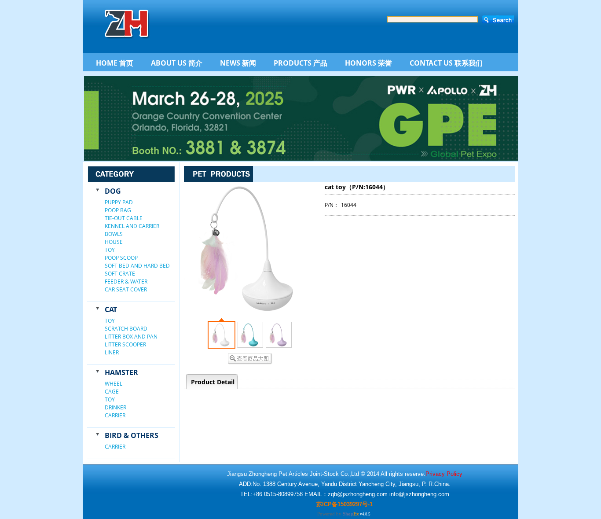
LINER (112, 352)
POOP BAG (118, 210)
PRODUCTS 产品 (300, 63)
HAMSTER (121, 372)
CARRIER (115, 415)
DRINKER (115, 407)
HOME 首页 (114, 63)
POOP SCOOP (121, 257)
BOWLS (114, 234)
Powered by (338, 513)
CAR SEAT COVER (126, 289)
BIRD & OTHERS (131, 435)
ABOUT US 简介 (176, 63)
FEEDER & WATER (126, 281)
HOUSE (114, 242)
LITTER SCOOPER (125, 344)
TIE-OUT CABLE (124, 218)
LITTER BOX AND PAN (131, 336)
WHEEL (113, 383)
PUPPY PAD (119, 202)
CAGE (112, 391)
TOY (110, 250)
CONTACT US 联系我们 (446, 63)
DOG (113, 191)
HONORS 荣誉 (368, 63)
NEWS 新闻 (238, 63)
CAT (111, 309)
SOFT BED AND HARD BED (137, 265)
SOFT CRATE (120, 273)
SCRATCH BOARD (126, 328)
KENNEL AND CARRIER (132, 226)
